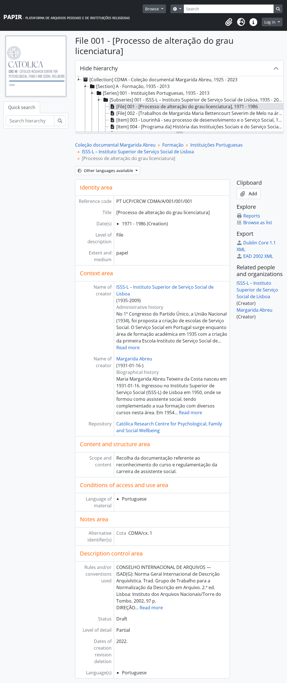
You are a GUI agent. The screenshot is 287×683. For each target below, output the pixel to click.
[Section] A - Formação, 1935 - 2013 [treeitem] (133, 86)
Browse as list (257, 222)
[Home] (69, 15)
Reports (251, 216)
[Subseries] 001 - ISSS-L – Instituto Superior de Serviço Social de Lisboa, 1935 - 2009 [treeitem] (196, 100)
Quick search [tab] (21, 107)
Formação (173, 145)
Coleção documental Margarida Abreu (115, 145)
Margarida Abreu (134, 359)
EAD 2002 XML (258, 256)
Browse (152, 8)
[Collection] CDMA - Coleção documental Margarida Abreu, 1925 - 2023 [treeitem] (163, 80)
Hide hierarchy (99, 68)
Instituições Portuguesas (216, 145)
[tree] (179, 104)
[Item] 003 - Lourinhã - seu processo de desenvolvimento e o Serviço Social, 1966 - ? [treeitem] (199, 120)
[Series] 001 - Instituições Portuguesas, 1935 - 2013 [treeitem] (156, 93)
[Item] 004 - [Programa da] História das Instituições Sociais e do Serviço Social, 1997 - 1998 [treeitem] (199, 127)
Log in (270, 22)
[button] (229, 22)
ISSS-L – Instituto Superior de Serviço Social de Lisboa (138, 152)
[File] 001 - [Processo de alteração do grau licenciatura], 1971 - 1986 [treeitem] (187, 106)
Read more (128, 347)
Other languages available (108, 170)
